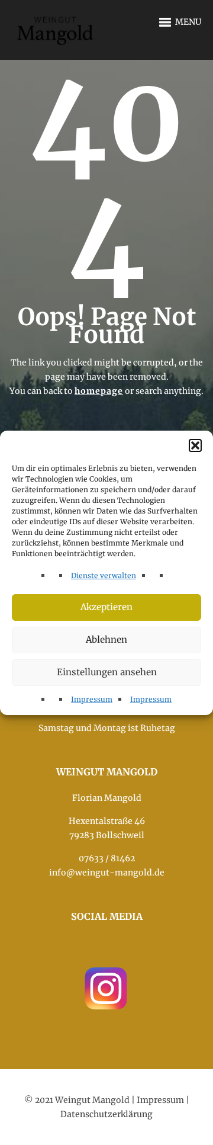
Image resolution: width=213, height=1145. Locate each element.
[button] (195, 445)
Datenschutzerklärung (106, 1114)
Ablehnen (106, 639)
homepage (99, 391)
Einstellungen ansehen (107, 672)
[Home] (56, 23)
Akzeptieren (106, 606)
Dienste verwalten (103, 575)
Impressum (91, 699)
